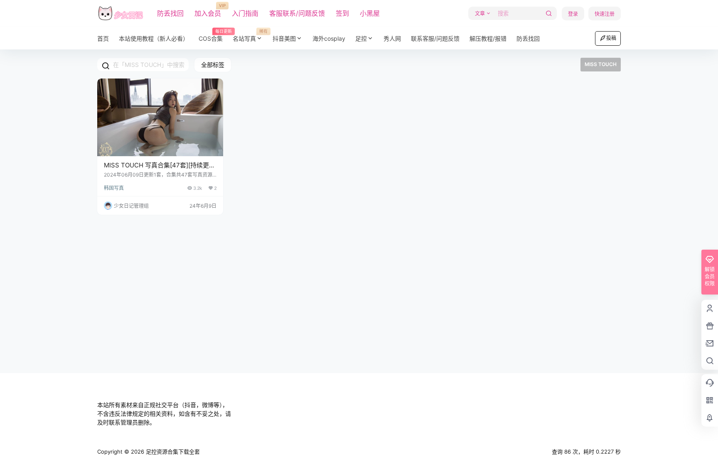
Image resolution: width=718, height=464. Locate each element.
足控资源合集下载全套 (172, 451)
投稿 (611, 38)
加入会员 (207, 10)
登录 (573, 14)
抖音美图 (284, 38)
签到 (342, 13)
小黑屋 (370, 13)
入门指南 (245, 13)
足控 (361, 38)
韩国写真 (114, 188)
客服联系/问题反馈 (297, 13)
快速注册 (605, 14)
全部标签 (212, 64)
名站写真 (250, 35)
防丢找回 (170, 13)
